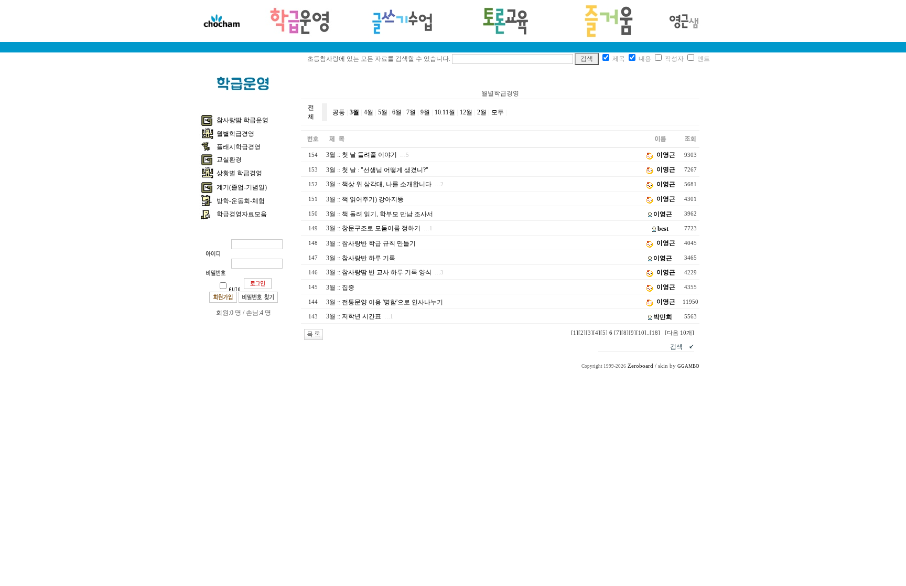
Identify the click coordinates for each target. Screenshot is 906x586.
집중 (348, 287)
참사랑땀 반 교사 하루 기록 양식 (387, 272)
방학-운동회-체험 (241, 201)
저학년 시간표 (361, 316)
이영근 (665, 154)
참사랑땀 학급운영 (242, 120)
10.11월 (445, 112)
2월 (482, 112)
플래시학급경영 (239, 147)
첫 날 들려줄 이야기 (369, 154)
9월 (425, 112)
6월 (397, 112)
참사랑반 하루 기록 (368, 258)
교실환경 (229, 159)
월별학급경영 (235, 133)
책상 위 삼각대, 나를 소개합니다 (387, 184)
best (662, 228)
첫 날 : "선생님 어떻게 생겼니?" (385, 170)
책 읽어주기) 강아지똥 (373, 199)
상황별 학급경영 (239, 173)
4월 (368, 112)
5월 (382, 112)
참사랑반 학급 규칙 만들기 (379, 243)
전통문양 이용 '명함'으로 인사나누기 (392, 302)
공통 (338, 112)
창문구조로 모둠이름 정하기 (381, 228)
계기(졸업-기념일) (242, 187)
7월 (411, 112)
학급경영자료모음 (242, 214)
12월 (466, 112)
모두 (497, 112)
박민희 (662, 317)
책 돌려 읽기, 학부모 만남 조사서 (387, 214)
